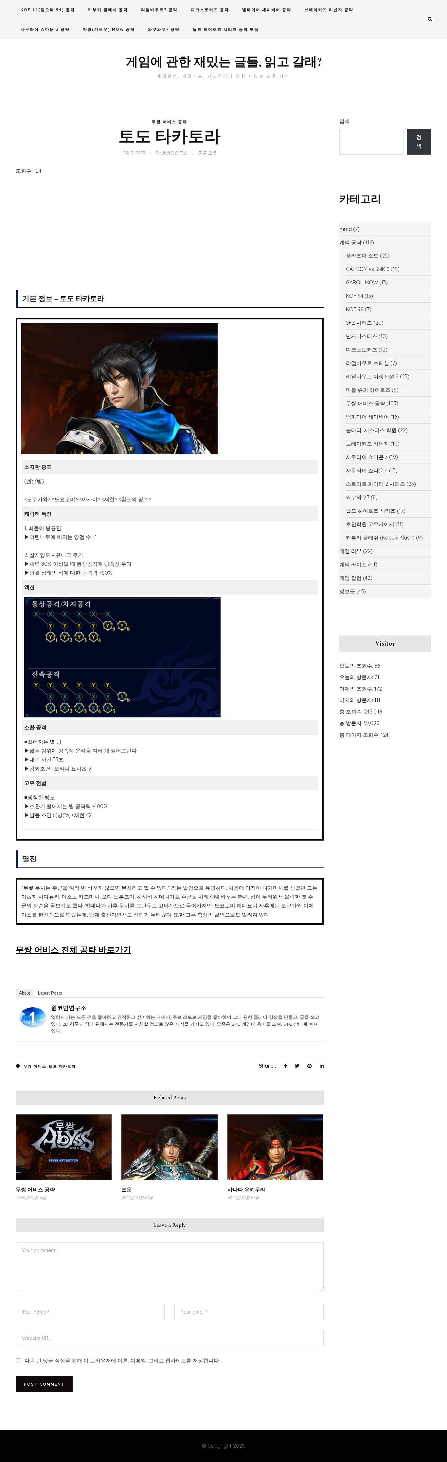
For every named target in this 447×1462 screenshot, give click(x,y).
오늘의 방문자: (356, 677)
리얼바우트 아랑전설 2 (372, 376)
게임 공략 (350, 242)
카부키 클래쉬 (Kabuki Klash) (380, 537)
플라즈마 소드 (362, 255)
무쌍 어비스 (35, 1066)
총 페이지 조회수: (360, 734)
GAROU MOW (362, 282)
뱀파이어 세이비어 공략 (266, 9)
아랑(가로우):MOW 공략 (109, 29)
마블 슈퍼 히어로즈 (368, 390)
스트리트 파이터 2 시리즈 (375, 484)
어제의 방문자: (356, 700)
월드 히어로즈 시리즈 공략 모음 (226, 29)
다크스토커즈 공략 (210, 9)
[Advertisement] (170, 234)
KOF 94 (354, 296)
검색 (344, 121)
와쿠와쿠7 (357, 497)
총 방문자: (351, 723)
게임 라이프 (353, 564)
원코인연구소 (68, 1008)
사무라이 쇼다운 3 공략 (45, 29)
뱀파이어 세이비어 (367, 416)
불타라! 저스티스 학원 (371, 430)
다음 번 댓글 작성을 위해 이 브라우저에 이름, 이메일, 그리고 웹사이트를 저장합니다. (122, 1360)
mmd (345, 229)
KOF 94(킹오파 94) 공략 (48, 9)
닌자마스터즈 (361, 336)
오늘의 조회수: (356, 665)
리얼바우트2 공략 (159, 9)
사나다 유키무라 (246, 1190)
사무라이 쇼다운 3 (367, 457)
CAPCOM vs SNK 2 (367, 269)
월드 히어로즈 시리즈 (371, 510)
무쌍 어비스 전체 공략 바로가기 (73, 949)
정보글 (347, 591)
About (24, 993)
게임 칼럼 (350, 578)
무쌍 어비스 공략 (169, 121)
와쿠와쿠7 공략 (164, 29)
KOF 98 (355, 309)
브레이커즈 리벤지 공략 (328, 9)
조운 (126, 1190)
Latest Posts (50, 993)
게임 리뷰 (350, 551)
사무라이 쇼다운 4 (367, 470)
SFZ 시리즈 (359, 322)
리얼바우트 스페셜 (367, 363)
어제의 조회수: (356, 688)
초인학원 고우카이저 (370, 524)
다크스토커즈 (361, 349)
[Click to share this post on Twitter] (297, 1066)
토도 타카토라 (62, 1066)
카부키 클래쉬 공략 (108, 9)
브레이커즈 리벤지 (367, 443)
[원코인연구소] (33, 1016)
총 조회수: (351, 711)
